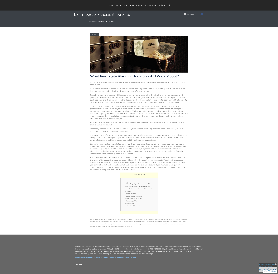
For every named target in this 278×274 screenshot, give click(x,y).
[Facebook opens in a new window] (201, 15)
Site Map (78, 264)
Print (94, 35)
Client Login (165, 5)
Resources (135, 5)
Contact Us (150, 5)
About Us (120, 5)
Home (110, 5)
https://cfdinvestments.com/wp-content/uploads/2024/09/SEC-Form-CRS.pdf (105, 258)
